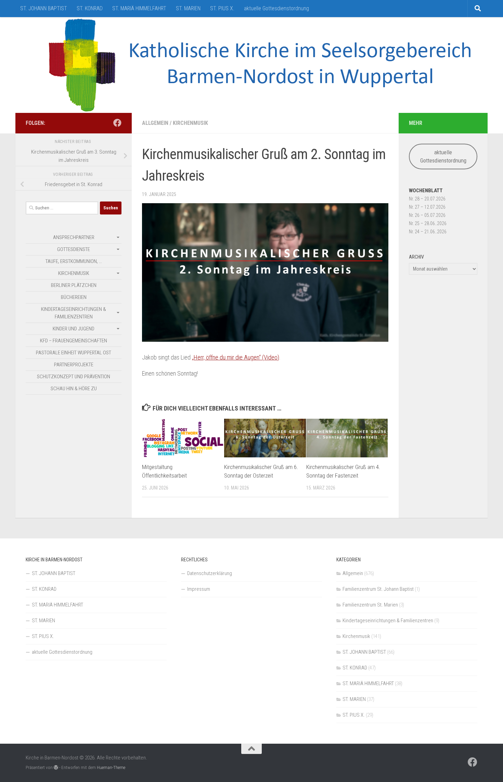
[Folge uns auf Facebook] (117, 123)
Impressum (198, 589)
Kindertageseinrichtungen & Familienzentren (73, 313)
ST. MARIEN (188, 8)
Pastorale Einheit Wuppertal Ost (73, 353)
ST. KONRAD (90, 8)
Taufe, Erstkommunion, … (74, 261)
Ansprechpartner (73, 237)
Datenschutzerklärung (209, 573)
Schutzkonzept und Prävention (73, 377)
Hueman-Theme (111, 767)
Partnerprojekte (73, 365)
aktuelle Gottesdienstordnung (276, 8)
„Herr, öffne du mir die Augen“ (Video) (235, 357)
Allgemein (155, 123)
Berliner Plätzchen (73, 285)
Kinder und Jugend (73, 329)
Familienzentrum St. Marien (370, 605)
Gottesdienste (73, 249)
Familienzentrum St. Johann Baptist (378, 589)
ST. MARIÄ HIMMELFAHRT (139, 8)
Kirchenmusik (190, 123)
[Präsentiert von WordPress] (56, 767)
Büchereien (74, 297)
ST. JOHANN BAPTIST (43, 8)
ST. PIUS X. (222, 8)
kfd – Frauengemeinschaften (73, 341)
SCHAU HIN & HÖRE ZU (74, 389)
